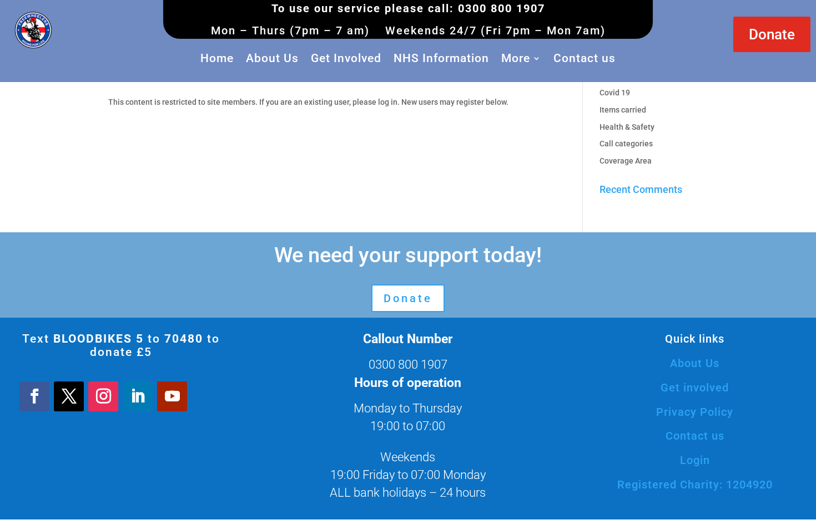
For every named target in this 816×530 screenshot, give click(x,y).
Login (695, 460)
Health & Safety (627, 127)
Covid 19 (615, 92)
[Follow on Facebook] (34, 396)
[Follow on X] (69, 396)
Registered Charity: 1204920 (695, 484)
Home (217, 58)
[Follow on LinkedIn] (138, 396)
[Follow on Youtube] (172, 396)
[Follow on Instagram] (103, 396)
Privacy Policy (694, 412)
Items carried (623, 109)
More (515, 58)
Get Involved (346, 58)
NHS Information (441, 58)
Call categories (626, 143)
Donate (772, 34)
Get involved (695, 387)
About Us (272, 58)
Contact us (584, 58)
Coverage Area (626, 160)
